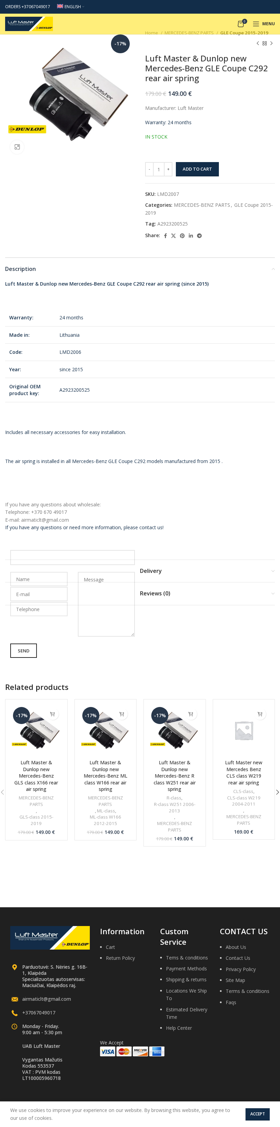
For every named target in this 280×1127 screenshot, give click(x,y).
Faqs (231, 1002)
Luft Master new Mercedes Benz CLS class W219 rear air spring (243, 772)
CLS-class (243, 791)
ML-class (106, 811)
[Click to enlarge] (17, 147)
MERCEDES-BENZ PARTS (202, 205)
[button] (53, 714)
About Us (236, 947)
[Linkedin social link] (191, 235)
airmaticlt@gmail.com (46, 999)
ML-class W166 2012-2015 (105, 820)
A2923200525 (172, 223)
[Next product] (271, 43)
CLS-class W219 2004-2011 (244, 801)
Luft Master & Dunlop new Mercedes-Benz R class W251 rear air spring (175, 775)
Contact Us (238, 958)
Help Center (179, 1028)
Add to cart (197, 169)
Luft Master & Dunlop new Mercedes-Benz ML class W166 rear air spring (105, 775)
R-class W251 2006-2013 (174, 807)
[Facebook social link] (165, 235)
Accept (257, 1114)
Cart (110, 947)
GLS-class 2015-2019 (36, 820)
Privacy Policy (241, 969)
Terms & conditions (247, 991)
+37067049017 (38, 1012)
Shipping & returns (186, 979)
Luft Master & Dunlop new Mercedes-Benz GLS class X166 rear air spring (36, 775)
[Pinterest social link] (182, 235)
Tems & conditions (187, 957)
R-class (174, 798)
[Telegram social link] (199, 235)
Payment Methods (186, 968)
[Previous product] (257, 43)
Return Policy (120, 958)
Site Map (235, 980)
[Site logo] (29, 23)
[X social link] (173, 235)
